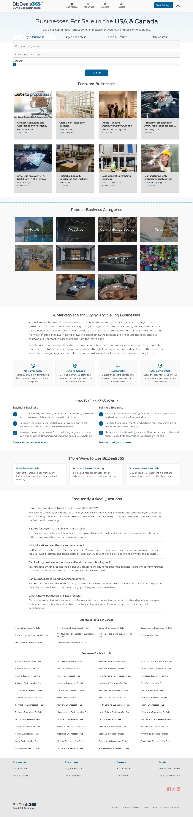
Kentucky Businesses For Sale (70, 683)
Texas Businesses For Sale (152, 683)
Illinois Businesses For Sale (27, 748)
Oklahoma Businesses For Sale (112, 727)
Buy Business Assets (169, 769)
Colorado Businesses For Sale (28, 698)
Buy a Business (33, 37)
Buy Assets (159, 37)
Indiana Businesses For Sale (69, 661)
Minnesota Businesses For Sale (71, 727)
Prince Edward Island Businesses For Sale (115, 635)
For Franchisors (73, 776)
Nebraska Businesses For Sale (112, 661)
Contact (126, 808)
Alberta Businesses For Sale (27, 628)
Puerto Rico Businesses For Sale (155, 741)
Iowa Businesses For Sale (68, 669)
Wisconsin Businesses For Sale (154, 727)
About (115, 808)
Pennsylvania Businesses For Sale (114, 741)
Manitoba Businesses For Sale (28, 642)
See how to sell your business (115, 442)
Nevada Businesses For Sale (111, 669)
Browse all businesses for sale (29, 442)
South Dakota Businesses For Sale (156, 669)
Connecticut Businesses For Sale (29, 705)
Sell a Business (20, 776)
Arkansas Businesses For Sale (28, 683)
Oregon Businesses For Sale (111, 734)
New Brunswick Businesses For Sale (73, 628)
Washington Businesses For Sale (155, 712)
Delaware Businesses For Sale (28, 712)
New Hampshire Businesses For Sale (115, 676)
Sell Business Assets (169, 776)
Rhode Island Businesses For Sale (114, 748)
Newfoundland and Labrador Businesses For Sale (75, 635)
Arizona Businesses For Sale (27, 676)
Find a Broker (117, 37)
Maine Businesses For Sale (69, 698)
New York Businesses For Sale (112, 698)
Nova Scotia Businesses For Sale (71, 642)
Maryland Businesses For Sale (70, 705)
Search (96, 72)
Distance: (18, 61)
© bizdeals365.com (170, 808)
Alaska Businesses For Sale (27, 669)
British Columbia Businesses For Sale (31, 635)
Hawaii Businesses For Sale (27, 734)
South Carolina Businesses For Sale (156, 661)
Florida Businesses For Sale (27, 719)
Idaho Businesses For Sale (26, 741)
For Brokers (123, 776)
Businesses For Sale (149, 635)
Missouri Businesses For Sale (70, 741)
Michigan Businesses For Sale (70, 719)
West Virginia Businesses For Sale (156, 719)
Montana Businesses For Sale (70, 748)
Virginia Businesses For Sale (153, 705)
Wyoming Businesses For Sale (154, 734)
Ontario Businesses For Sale (111, 628)
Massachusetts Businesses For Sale (73, 712)
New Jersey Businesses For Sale (113, 683)
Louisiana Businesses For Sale (70, 690)
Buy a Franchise (76, 37)
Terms (136, 808)
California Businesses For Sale (28, 690)
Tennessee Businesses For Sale (154, 676)
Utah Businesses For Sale (152, 690)
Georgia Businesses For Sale (27, 727)
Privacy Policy (149, 808)
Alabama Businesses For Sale (28, 661)
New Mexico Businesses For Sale (113, 690)
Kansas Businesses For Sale (69, 676)
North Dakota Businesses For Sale (114, 712)
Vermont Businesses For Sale (154, 698)
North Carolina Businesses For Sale (114, 705)
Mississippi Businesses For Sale (71, 734)
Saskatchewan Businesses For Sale (156, 628)
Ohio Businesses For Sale (110, 719)
